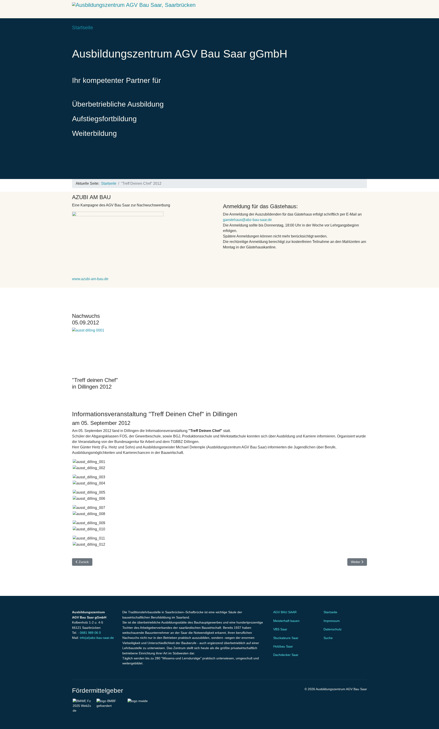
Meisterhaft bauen (286, 621)
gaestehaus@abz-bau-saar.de (247, 220)
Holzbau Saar (283, 646)
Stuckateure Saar (285, 638)
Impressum (332, 621)
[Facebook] (351, 27)
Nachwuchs (113, 27)
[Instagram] (365, 27)
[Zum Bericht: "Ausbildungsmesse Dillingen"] (219, 350)
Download (230, 27)
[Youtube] (358, 27)
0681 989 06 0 (90, 632)
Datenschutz (333, 629)
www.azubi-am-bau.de (90, 279)
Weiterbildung (191, 27)
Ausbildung (151, 27)
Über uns (258, 27)
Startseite (82, 27)
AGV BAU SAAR (285, 612)
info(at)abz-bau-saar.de (97, 638)
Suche (328, 638)
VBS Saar (280, 629)
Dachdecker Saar (285, 655)
